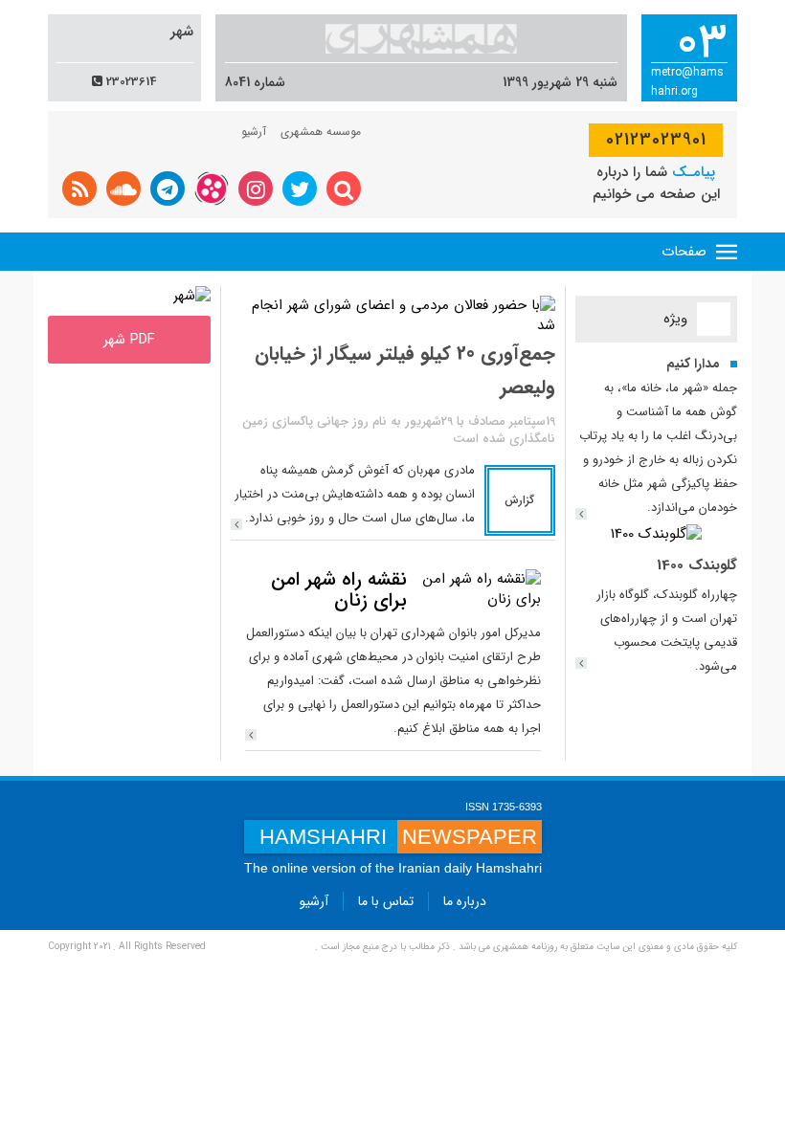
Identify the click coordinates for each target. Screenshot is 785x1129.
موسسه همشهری (320, 131)
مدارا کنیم (693, 363)
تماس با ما (386, 901)
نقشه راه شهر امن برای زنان (339, 589)
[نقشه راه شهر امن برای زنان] (478, 589)
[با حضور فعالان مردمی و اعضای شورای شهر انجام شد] (393, 315)
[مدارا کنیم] (581, 514)
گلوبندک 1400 (697, 565)
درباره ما (464, 901)
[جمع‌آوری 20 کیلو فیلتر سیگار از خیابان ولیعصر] (236, 524)
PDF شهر (129, 339)
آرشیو (253, 131)
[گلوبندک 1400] (656, 533)
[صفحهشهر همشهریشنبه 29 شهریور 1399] (192, 295)
